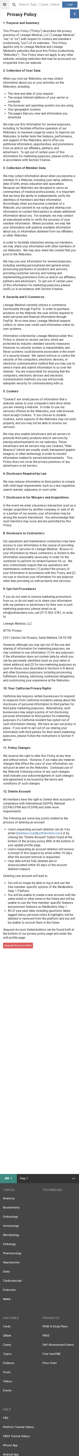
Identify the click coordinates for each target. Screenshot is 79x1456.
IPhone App (10, 1445)
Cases (7, 1344)
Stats (6, 1271)
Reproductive (11, 1262)
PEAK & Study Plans (55, 1326)
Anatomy (9, 1198)
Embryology (10, 1216)
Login (70, 4)
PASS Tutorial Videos (16, 1436)
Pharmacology (12, 1253)
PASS (46, 1335)
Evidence (8, 1363)
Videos (7, 1381)
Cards (7, 1326)
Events (7, 1390)
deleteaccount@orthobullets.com (39, 833)
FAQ (5, 1418)
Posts (7, 1372)
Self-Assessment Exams (58, 1344)
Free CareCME (52, 1354)
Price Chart (50, 1363)
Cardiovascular (12, 1280)
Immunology (11, 1226)
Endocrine (9, 1290)
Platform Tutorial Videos (18, 1427)
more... (7, 1299)
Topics (7, 1354)
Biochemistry (11, 1207)
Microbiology (11, 1235)
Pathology (9, 1244)
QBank (7, 1335)
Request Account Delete (18, 945)
